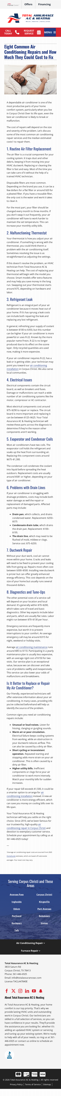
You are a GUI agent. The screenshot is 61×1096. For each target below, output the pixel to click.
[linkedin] (27, 991)
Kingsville (44, 901)
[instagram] (20, 991)
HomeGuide (11, 856)
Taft (16, 930)
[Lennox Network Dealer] (14, 4)
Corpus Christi (44, 894)
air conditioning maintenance (31, 647)
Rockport (17, 923)
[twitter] (13, 991)
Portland (17, 915)
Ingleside (17, 901)
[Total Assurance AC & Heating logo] (30, 12)
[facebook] (7, 991)
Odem (16, 908)
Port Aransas (44, 908)
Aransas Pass (17, 894)
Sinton (44, 923)
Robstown (44, 915)
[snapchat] (41, 991)
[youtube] (34, 991)
